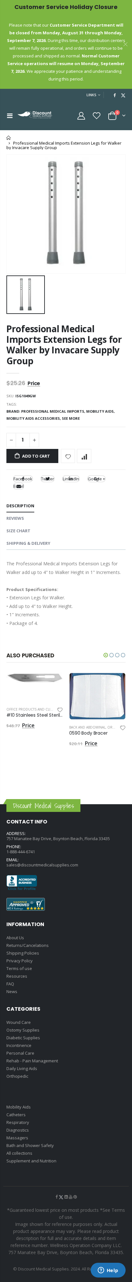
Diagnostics (17, 1130)
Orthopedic (17, 1076)
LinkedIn (71, 479)
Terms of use (19, 968)
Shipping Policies (22, 953)
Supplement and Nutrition (31, 1161)
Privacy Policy (19, 961)
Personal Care (20, 1053)
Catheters (16, 1115)
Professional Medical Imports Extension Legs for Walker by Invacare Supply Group (64, 345)
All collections (19, 1153)
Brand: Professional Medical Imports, (46, 411)
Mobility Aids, (101, 411)
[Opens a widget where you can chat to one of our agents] (108, 1271)
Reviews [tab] (15, 518)
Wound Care (18, 1022)
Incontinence (18, 1045)
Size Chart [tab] (18, 531)
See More (71, 418)
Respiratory (17, 1122)
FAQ (10, 984)
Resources (16, 976)
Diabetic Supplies (23, 1038)
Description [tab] (20, 506)
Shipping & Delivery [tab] (28, 543)
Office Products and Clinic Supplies (39, 709)
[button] (106, 655)
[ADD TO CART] (52, 683)
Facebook (22, 479)
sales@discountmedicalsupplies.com (42, 865)
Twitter (47, 479)
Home (8, 138)
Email (18, 486)
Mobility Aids (18, 1107)
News (11, 991)
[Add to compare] (84, 456)
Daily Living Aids (21, 1068)
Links (91, 94)
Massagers (17, 1138)
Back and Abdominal (87, 727)
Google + (96, 479)
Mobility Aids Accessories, (34, 418)
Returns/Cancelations (27, 945)
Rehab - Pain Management (32, 1061)
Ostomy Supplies (22, 1030)
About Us (15, 937)
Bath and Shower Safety (30, 1145)
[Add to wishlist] (68, 456)
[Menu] (9, 115)
